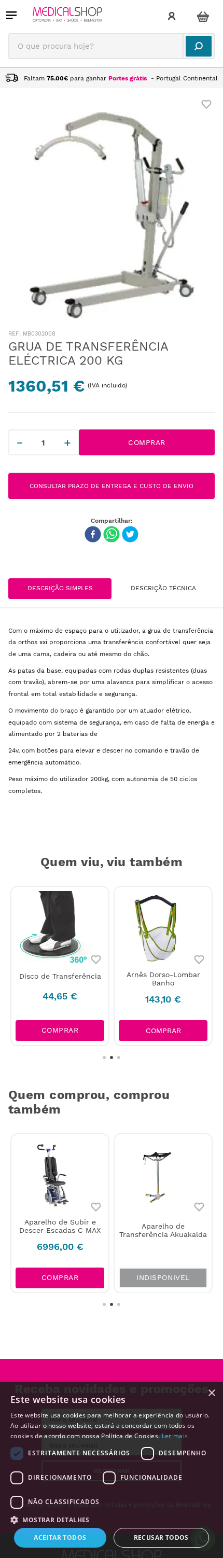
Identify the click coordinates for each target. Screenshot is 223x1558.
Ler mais (175, 1435)
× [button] (211, 1393)
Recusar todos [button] (161, 1537)
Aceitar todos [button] (60, 1537)
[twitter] (130, 535)
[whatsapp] (111, 535)
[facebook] (93, 535)
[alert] (111, 1470)
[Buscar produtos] (199, 46)
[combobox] (111, 46)
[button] (163, 1030)
